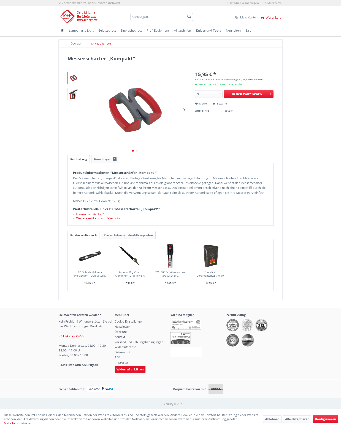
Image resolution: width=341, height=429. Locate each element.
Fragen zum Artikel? (89, 214)
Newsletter (122, 326)
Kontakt (120, 337)
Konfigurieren (325, 419)
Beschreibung (78, 159)
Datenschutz (123, 352)
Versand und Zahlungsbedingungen (139, 342)
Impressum (123, 362)
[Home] (62, 30)
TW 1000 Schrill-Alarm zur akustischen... (170, 273)
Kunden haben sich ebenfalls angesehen (128, 235)
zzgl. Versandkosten (252, 79)
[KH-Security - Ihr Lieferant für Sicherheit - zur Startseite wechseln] (79, 16)
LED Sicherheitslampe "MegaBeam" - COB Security (89, 273)
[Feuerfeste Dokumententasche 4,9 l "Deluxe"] (211, 256)
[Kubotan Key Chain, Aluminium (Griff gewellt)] (130, 256)
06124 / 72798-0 (71, 336)
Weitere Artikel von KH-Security (97, 218)
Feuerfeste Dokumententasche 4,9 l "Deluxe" (211, 273)
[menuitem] (242, 3)
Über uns (121, 332)
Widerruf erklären (130, 369)
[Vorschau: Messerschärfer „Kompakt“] (73, 78)
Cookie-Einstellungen (129, 321)
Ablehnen (272, 419)
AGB (118, 357)
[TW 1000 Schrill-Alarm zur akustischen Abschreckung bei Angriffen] (170, 256)
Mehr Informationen (18, 423)
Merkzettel (274, 3)
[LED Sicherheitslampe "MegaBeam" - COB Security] (89, 256)
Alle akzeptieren (297, 419)
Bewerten (222, 103)
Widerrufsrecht (125, 347)
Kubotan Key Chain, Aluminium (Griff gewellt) (130, 273)
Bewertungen (104, 159)
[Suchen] (189, 16)
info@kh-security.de (83, 365)
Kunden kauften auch (83, 235)
